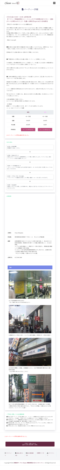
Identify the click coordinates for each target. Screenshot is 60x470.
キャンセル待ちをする (28, 129)
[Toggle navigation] (54, 3)
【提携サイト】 (40, 453)
